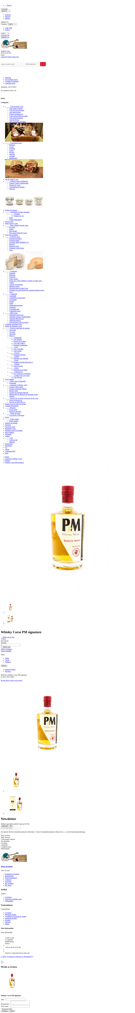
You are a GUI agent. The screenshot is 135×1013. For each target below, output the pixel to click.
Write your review (8, 637)
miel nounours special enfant (18, 322)
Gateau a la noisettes (16, 284)
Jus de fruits (13, 410)
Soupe (11, 229)
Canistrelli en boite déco (17, 298)
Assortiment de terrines (17, 187)
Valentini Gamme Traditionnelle (19, 317)
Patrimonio (15, 338)
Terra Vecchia (18, 366)
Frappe (11, 301)
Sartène (14, 356)
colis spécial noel (15, 112)
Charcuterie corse (13, 143)
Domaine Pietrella (19, 355)
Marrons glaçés (14, 286)
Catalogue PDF (10, 451)
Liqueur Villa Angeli (16, 387)
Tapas (7, 417)
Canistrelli (11, 294)
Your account (6, 866)
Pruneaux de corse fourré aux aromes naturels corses (26, 290)
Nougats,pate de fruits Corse (18, 288)
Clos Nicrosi (18, 377)
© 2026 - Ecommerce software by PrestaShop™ (17, 956)
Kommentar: (5, 1004)
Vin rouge (12, 330)
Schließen (5, 1011)
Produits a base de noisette (14, 430)
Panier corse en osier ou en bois (15, 404)
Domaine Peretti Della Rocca (23, 362)
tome (11, 250)
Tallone (14, 364)
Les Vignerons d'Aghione (22, 374)
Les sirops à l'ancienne (16, 415)
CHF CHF (8, 28)
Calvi (13, 347)
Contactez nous (10, 83)
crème (7, 449)
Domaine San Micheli (21, 358)
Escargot (12, 227)
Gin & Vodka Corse (11, 179)
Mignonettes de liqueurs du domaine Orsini (23, 394)
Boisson (10, 408)
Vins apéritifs (9, 379)
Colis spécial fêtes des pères (18, 116)
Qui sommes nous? (11, 79)
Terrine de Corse (14, 185)
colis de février (14, 120)
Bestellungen (9, 876)
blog (6, 453)
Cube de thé (13, 440)
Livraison (8, 913)
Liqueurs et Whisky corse (16, 385)
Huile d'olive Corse (11, 223)
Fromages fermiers (15, 239)
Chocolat (12, 277)
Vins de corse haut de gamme (17, 328)
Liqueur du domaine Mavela (18, 392)
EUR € (7, 30)
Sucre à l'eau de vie (15, 400)
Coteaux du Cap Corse (19, 375)
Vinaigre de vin (19, 216)
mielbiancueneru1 (15, 320)
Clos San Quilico (19, 343)
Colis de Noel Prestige (16, 110)
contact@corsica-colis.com (10, 57)
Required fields (6, 1009)
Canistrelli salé (14, 309)
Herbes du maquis (11, 210)
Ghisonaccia (16, 372)
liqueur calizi (13, 391)
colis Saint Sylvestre (16, 108)
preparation (9, 444)
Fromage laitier (14, 240)
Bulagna (12, 145)
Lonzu (11, 150)
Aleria (13, 368)
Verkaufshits (9, 901)
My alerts (8, 885)
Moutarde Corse (10, 429)
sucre (11, 292)
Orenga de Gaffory (20, 341)
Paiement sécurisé (11, 918)
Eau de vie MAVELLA (17, 402)
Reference (4, 675)
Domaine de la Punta (20, 370)
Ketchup (8, 425)
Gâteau (11, 283)
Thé (9, 438)
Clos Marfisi (18, 339)
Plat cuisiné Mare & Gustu (18, 233)
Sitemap (7, 922)
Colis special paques (16, 118)
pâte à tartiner (9, 432)
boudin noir (13, 158)
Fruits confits (13, 279)
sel (6, 447)
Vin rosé (12, 332)
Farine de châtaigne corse (13, 326)
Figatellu (12, 149)
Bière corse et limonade (15, 381)
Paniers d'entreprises (16, 114)
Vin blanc (12, 334)
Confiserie (11, 271)
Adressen (8, 880)
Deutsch (8, 16)
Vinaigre (14, 214)
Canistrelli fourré (14, 311)
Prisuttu (11, 152)
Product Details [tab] (10, 669)
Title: (3, 999)
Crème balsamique (15, 220)
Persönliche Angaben (12, 874)
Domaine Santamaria (20, 345)
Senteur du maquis (11, 423)
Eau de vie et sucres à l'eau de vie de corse (21, 398)
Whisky (11, 396)
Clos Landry (18, 351)
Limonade (12, 383)
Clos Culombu (18, 349)
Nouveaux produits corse (13, 899)
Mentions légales (10, 914)
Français (8, 15)
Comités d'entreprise (12, 81)
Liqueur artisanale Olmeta (17, 389)
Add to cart (6, 647)
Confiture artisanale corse (13, 324)
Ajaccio (14, 353)
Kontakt (7, 920)
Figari (13, 360)
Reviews (8, 671)
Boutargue (8, 446)
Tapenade (8, 434)
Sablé (11, 303)
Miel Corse (11, 313)
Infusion (12, 442)
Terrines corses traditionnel (16, 181)
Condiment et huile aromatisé (17, 212)
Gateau (7, 436)
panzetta (12, 156)
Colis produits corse (14, 106)
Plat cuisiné (13, 231)
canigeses (12, 307)
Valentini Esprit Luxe (16, 315)
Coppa (11, 147)
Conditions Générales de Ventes (15, 916)
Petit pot (12, 189)
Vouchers (8, 882)
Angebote (8, 897)
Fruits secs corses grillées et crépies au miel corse (25, 281)
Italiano (7, 18)
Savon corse (9, 221)
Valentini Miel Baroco (16, 319)
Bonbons (12, 275)
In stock (3, 677)
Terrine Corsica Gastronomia (18, 183)
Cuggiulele (13, 300)
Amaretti (12, 273)
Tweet (7, 660)
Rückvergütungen (11, 878)
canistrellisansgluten (16, 305)
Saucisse (12, 154)
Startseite (8, 78)
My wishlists (9, 883)
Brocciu (12, 244)
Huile (11, 218)
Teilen (7, 658)
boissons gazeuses (15, 411)
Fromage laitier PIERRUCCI (19, 242)
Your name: (5, 1006)
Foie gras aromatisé (11, 235)
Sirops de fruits (12, 413)
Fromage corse (12, 237)
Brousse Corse (14, 246)
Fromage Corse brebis (16, 248)
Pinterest (8, 662)
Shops (7, 924)
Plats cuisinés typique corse (16, 225)
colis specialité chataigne (17, 122)
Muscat (11, 336)
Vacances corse (10, 427)
